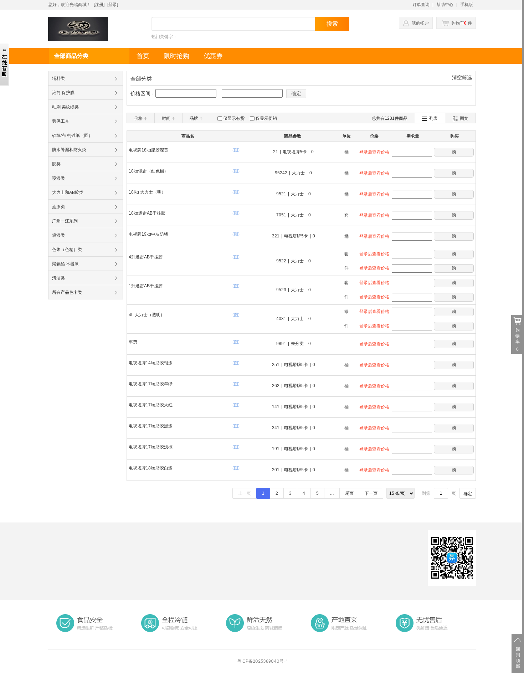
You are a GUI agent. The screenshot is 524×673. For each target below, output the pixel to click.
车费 (133, 341)
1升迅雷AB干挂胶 (146, 285)
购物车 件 (461, 23)
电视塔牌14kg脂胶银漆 (151, 362)
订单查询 (421, 4)
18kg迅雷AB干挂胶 (147, 213)
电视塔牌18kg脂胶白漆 (151, 468)
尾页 (349, 493)
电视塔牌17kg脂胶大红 (151, 404)
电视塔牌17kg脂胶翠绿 (151, 383)
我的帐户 (420, 23)
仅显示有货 (234, 118)
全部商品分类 (71, 56)
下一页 (371, 493)
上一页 (244, 493)
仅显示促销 (266, 118)
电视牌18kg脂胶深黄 (148, 150)
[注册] (99, 4)
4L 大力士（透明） (147, 314)
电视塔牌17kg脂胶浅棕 (151, 447)
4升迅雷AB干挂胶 (146, 257)
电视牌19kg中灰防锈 (148, 234)
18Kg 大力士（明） (147, 192)
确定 (296, 93)
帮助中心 (444, 4)
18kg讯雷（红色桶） (148, 171)
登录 (112, 4)
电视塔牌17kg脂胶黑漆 (151, 425)
